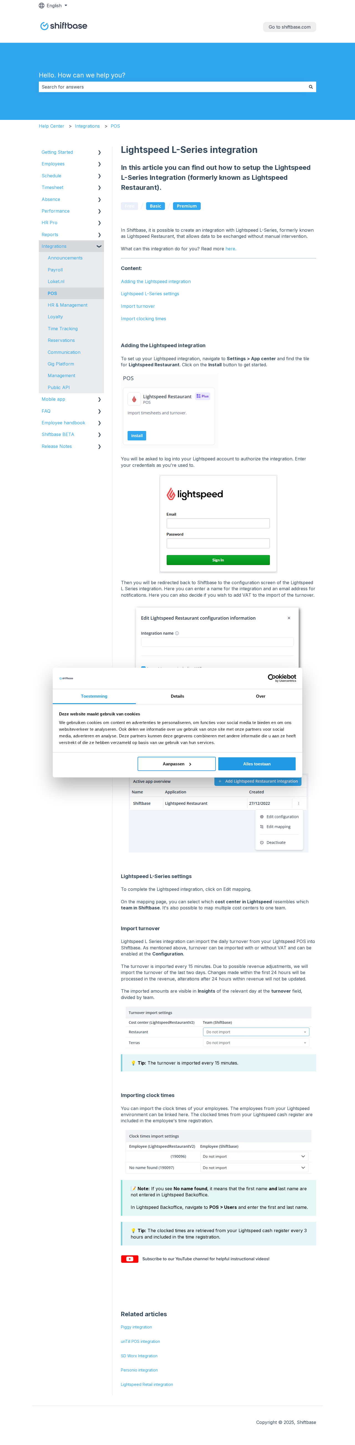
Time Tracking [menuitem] (63, 328)
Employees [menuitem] (53, 164)
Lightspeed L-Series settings (150, 293)
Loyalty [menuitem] (55, 316)
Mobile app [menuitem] (53, 399)
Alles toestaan (257, 763)
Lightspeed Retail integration (147, 1384)
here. (230, 248)
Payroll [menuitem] (55, 270)
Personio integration (139, 1370)
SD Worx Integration (139, 1355)
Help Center (51, 126)
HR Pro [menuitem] (49, 222)
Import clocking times (143, 318)
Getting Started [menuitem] (57, 152)
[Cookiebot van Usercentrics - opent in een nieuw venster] (272, 678)
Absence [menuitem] (51, 199)
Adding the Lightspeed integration (156, 281)
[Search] (311, 87)
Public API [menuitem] (59, 387)
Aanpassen (173, 763)
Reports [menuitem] (50, 234)
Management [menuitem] (61, 375)
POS (115, 126)
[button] (99, 152)
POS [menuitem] (52, 293)
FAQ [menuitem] (46, 411)
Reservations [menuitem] (61, 340)
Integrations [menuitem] (54, 246)
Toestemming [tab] (94, 696)
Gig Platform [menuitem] (61, 364)
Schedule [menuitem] (51, 175)
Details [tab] (177, 696)
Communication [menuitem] (64, 352)
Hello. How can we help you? (82, 75)
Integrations (87, 126)
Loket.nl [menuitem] (56, 281)
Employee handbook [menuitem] (63, 422)
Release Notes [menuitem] (57, 446)
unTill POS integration (140, 1341)
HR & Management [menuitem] (67, 305)
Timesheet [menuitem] (52, 187)
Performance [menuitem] (56, 211)
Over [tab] (260, 696)
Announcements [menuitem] (65, 258)
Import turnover (138, 306)
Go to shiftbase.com (290, 27)
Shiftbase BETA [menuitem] (58, 434)
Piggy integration (136, 1327)
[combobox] (172, 87)
